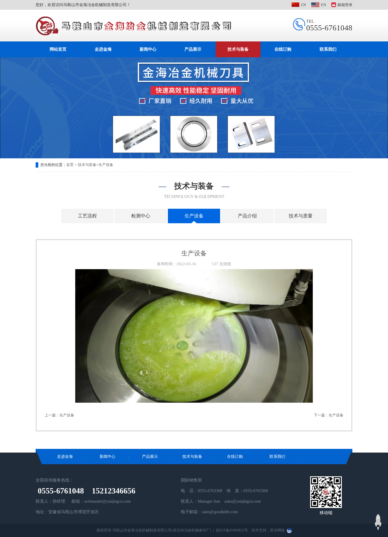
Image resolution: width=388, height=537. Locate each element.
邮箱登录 (345, 5)
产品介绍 (247, 215)
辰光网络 (277, 530)
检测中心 (140, 215)
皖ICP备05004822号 (232, 530)
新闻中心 (148, 49)
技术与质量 (301, 215)
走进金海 (103, 49)
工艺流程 (87, 215)
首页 (70, 165)
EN (323, 5)
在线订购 (283, 49)
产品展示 (192, 49)
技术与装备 (238, 49)
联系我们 (328, 49)
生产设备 (105, 165)
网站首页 (58, 49)
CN (303, 5)
